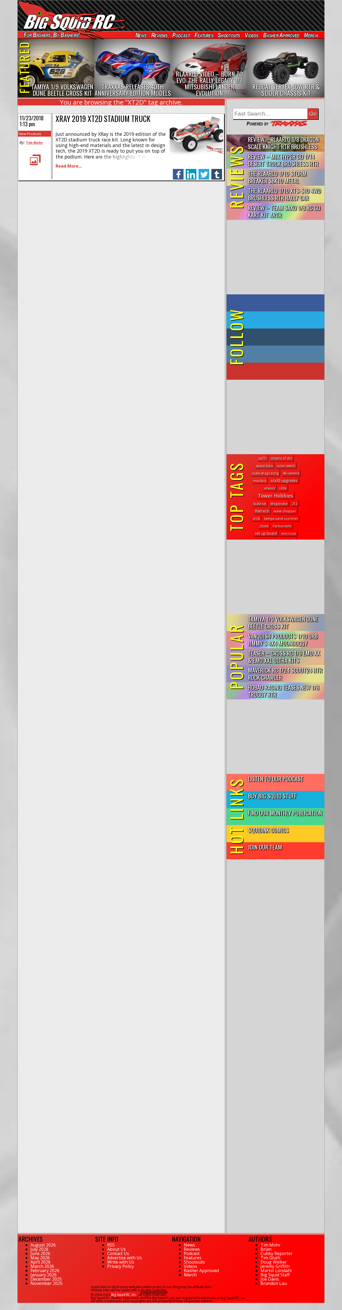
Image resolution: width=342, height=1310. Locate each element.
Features (203, 35)
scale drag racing (265, 473)
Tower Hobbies (275, 495)
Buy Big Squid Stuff (272, 795)
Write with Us (120, 1262)
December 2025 (46, 1279)
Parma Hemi (282, 526)
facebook (178, 171)
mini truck (288, 533)
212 (295, 503)
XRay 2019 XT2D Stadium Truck (103, 118)
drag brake (279, 503)
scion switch (286, 466)
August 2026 (43, 1245)
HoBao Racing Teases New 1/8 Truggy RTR (283, 691)
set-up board (266, 533)
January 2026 (43, 1275)
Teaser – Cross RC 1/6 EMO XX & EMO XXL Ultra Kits (284, 656)
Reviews (159, 35)
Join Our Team (265, 846)
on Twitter (282, 320)
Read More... (69, 166)
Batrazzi (262, 510)
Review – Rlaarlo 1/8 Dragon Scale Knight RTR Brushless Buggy (283, 143)
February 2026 (44, 1270)
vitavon (269, 488)
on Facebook (276, 302)
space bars (264, 466)
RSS (111, 1245)
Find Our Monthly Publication (285, 812)
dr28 (256, 518)
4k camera (291, 473)
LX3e (283, 488)
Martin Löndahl (276, 1270)
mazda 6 (259, 480)
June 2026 (40, 1253)
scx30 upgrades (284, 480)
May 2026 (40, 1258)
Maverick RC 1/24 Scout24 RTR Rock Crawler (285, 674)
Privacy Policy (120, 1266)
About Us (116, 1249)
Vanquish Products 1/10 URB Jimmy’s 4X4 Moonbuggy (283, 639)
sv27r (263, 458)
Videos (252, 35)
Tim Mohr (34, 142)
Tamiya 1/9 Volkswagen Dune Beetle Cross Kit (283, 622)
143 (20, 1305)
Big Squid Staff (275, 1275)
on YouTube (279, 371)
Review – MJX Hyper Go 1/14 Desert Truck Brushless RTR (283, 160)
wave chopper (285, 511)
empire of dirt (281, 458)
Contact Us (118, 1253)
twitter (204, 171)
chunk (264, 526)
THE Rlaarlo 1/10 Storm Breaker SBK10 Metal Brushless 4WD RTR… (277, 177)
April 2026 (40, 1262)
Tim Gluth (270, 1258)
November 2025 (46, 1283)
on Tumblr (282, 337)
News (140, 35)
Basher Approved (281, 35)
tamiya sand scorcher (281, 518)
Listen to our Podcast (276, 778)
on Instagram (274, 354)
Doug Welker (274, 1262)
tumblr (216, 171)
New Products (30, 133)
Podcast (181, 35)
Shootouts (229, 35)
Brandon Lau (274, 1283)
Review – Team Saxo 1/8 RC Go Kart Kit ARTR (284, 211)
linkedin (191, 171)
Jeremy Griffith (275, 1266)
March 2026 (42, 1266)
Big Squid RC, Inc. (124, 1294)
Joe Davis (270, 1279)
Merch (311, 35)
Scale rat (259, 503)
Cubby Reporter (277, 1253)
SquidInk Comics (268, 829)
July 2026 (39, 1249)
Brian (266, 1249)
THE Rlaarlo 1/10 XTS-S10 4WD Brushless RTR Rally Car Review (284, 194)
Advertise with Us (124, 1258)
